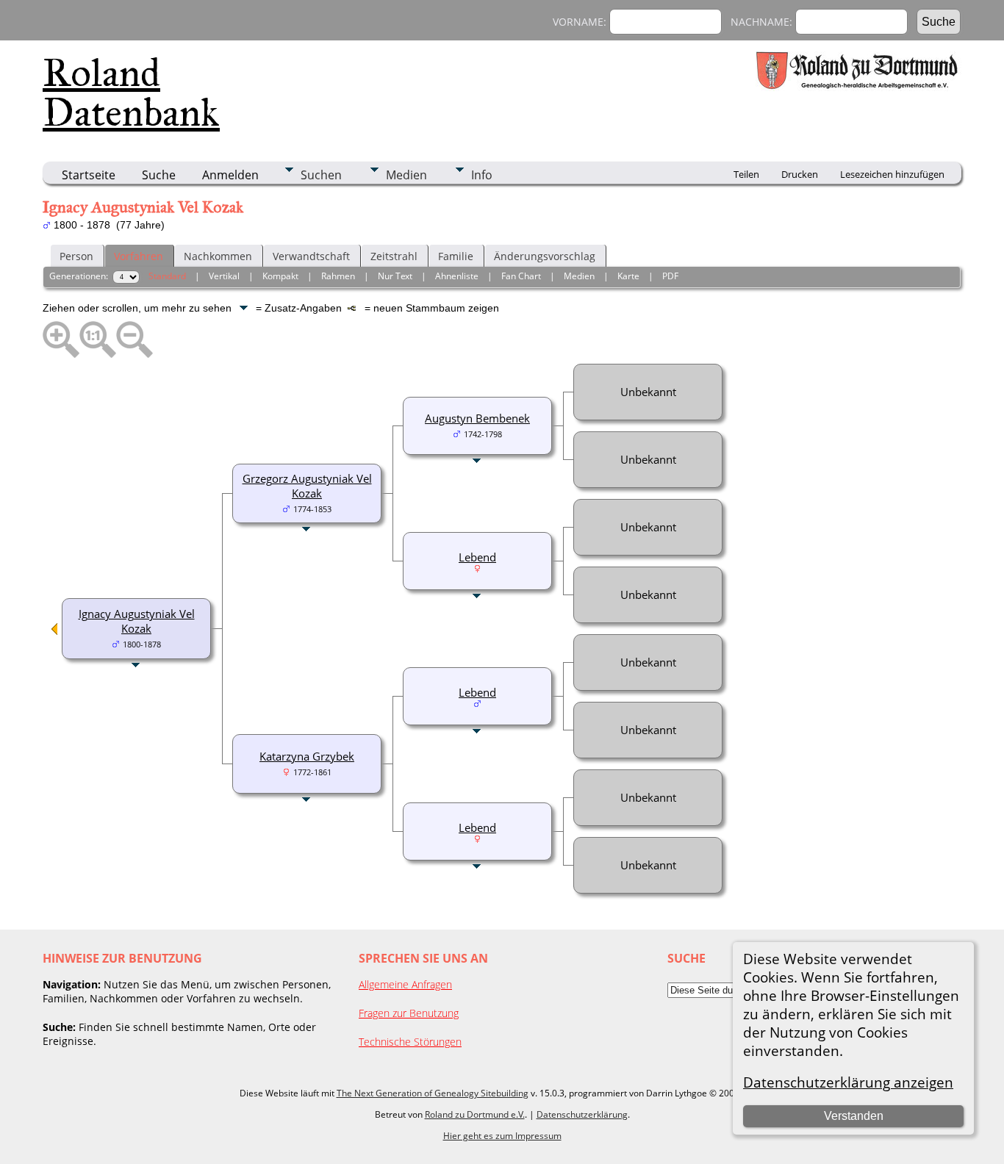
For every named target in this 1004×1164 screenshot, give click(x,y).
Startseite (88, 175)
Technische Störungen (410, 1042)
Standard (167, 276)
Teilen (746, 174)
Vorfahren (138, 256)
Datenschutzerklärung (582, 1114)
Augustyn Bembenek (477, 418)
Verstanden (853, 1116)
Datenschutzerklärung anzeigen (848, 1082)
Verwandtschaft (311, 256)
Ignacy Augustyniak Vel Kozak (137, 621)
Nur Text (395, 276)
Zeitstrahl (393, 256)
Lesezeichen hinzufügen (892, 174)
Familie (455, 256)
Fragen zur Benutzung (409, 1013)
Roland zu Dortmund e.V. (475, 1114)
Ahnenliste (456, 276)
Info (481, 175)
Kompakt (280, 276)
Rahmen (338, 276)
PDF (670, 276)
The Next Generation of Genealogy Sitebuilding (432, 1093)
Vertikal (224, 276)
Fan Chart (521, 276)
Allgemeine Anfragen (405, 984)
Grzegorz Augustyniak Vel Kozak (307, 485)
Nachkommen (218, 256)
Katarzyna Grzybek (306, 756)
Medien (406, 175)
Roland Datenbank (131, 92)
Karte (628, 276)
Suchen (321, 175)
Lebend (477, 557)
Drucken (799, 174)
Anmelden (230, 175)
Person (76, 256)
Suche (159, 175)
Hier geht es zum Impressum (502, 1135)
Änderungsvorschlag (544, 256)
